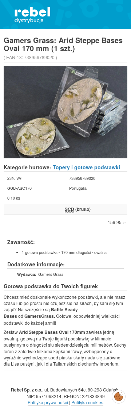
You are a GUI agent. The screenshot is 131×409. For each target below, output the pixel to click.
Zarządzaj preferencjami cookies (119, 395)
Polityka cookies (87, 402)
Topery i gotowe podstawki (86, 167)
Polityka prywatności (48, 402)
